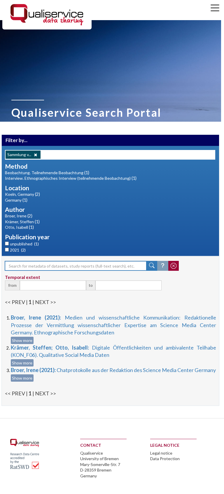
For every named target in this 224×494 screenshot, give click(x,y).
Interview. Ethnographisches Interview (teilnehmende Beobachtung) (68, 178)
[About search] (162, 266)
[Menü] (216, 8)
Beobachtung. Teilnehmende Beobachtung (44, 172)
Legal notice (161, 453)
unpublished (24, 243)
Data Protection (165, 458)
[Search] (152, 266)
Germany (13, 200)
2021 (18, 249)
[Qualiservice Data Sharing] (47, 14)
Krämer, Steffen (19, 221)
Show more (22, 340)
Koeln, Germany (19, 194)
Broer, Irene (16, 215)
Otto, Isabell (16, 227)
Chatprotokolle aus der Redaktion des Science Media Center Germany (113, 370)
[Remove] (35, 155)
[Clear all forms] (173, 266)
